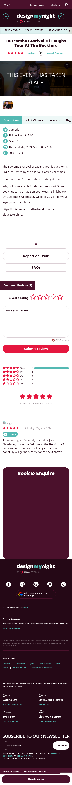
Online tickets (46, 704)
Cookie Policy (20, 668)
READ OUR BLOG (58, 30)
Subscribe (61, 745)
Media (5, 668)
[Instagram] (22, 584)
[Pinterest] (36, 584)
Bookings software (12, 704)
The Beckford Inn (54, 53)
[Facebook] (8, 584)
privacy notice (25, 756)
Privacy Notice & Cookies (35, 772)
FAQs (36, 267)
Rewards (21, 664)
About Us (7, 664)
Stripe (26, 607)
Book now (36, 779)
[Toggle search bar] (61, 16)
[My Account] (67, 5)
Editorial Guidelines (42, 668)
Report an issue (36, 256)
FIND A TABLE (12, 30)
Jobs (32, 664)
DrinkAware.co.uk (11, 628)
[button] (21, 53)
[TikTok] (63, 584)
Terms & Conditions (11, 772)
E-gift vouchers (10, 721)
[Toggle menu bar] (6, 16)
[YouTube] (49, 584)
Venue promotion (47, 721)
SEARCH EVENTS (34, 30)
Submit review (36, 348)
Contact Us (45, 664)
